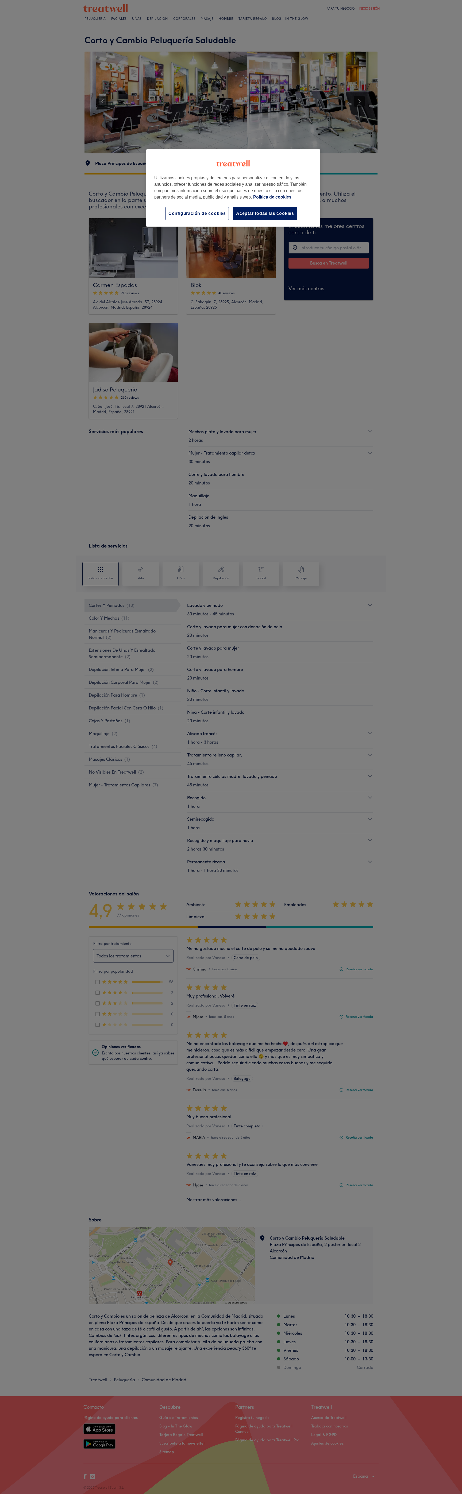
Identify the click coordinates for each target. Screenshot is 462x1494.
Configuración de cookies (197, 213)
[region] (233, 188)
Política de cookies (272, 197)
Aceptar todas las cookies (265, 213)
